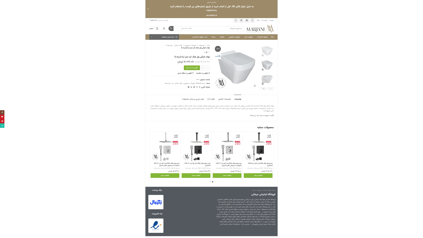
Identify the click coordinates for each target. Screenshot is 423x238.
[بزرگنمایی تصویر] (255, 86)
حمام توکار (250, 168)
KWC (261, 168)
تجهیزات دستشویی (190, 45)
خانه (208, 45)
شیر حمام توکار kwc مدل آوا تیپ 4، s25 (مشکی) (197, 164)
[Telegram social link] (188, 87)
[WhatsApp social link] (236, 20)
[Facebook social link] (199, 87)
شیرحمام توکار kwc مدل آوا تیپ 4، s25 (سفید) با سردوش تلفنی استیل (166, 164)
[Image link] (156, 225)
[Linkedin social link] (191, 87)
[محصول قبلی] (209, 52)
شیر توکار (256, 168)
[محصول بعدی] (204, 52)
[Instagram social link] (252, 20)
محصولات (202, 45)
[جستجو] (171, 28)
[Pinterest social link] (241, 20)
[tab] (237, 98)
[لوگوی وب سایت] (260, 28)
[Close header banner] (148, 9)
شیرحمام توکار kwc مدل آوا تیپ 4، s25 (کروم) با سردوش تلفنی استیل (228, 164)
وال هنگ (169, 45)
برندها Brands (201, 83)
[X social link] (197, 87)
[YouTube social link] (247, 20)
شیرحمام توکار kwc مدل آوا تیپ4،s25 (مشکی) (260, 164)
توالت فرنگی (178, 45)
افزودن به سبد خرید (192, 68)
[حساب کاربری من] (164, 28)
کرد (172, 83)
